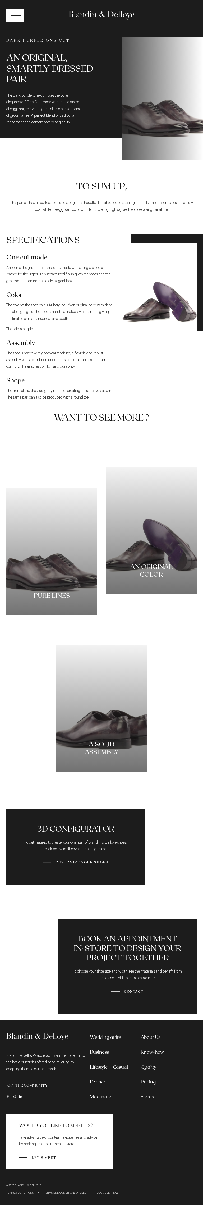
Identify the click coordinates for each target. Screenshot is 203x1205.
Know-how (152, 1052)
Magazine (100, 1096)
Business (99, 1052)
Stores (147, 1096)
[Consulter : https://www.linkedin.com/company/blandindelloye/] (20, 1096)
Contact (134, 991)
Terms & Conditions (20, 1193)
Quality (148, 1067)
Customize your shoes (82, 862)
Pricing (148, 1082)
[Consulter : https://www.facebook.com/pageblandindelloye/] (8, 1096)
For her (97, 1082)
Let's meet (44, 1157)
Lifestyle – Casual (109, 1067)
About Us (150, 1037)
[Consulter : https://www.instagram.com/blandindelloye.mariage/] (14, 1096)
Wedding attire (105, 1037)
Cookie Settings (107, 1193)
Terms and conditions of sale (65, 1193)
